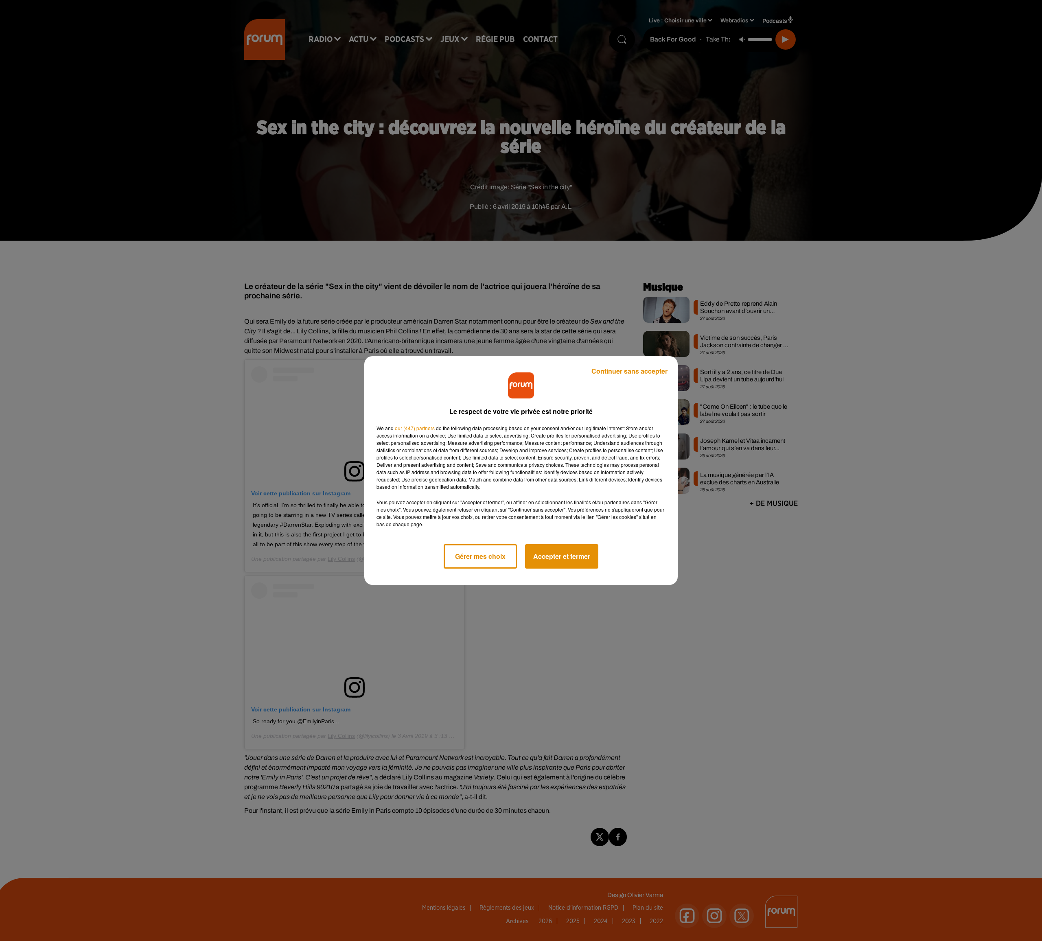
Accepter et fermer (561, 556)
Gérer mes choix (480, 556)
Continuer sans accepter (629, 371)
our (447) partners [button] (415, 428)
